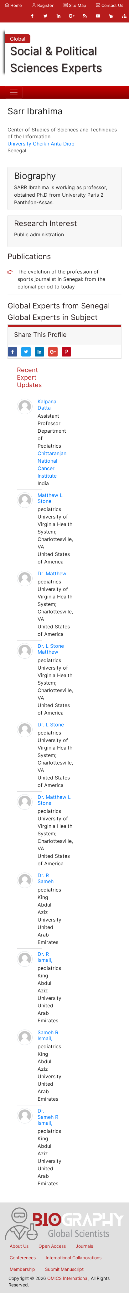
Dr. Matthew (52, 573)
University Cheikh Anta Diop (41, 143)
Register (45, 5)
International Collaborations (73, 1257)
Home (15, 5)
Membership (22, 1269)
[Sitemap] (124, 16)
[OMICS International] (64, 1223)
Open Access (52, 1246)
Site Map (77, 5)
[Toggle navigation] (14, 92)
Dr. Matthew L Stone (54, 800)
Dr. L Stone (51, 724)
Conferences (23, 1257)
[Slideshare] (111, 16)
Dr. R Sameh (46, 878)
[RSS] (85, 16)
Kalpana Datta (47, 404)
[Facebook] (32, 16)
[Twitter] (45, 16)
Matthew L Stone (50, 498)
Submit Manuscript (64, 1269)
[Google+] (71, 16)
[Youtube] (98, 16)
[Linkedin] (58, 16)
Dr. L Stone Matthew (51, 649)
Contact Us (111, 5)
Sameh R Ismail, (48, 1035)
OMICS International (67, 1278)
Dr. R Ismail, (45, 957)
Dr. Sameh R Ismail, (48, 1117)
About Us (19, 1246)
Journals (84, 1246)
